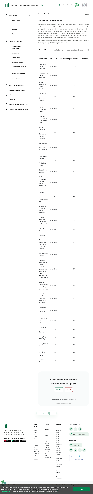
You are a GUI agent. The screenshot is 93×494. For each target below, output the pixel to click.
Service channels (47, 444)
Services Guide (34, 5)
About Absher (18, 5)
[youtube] (71, 450)
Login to (44, 413)
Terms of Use (36, 440)
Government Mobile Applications (59, 477)
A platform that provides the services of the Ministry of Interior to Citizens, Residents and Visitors (14, 432)
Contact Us (47, 433)
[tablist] (63, 50)
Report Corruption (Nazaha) (47, 437)
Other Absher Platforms (49, 5)
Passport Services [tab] (45, 49)
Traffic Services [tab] (59, 50)
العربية (62, 5)
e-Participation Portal (59, 458)
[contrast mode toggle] (71, 429)
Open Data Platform (58, 453)
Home (12, 5)
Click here (64, 42)
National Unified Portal (58, 438)
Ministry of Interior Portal (58, 432)
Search (70, 5)
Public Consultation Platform (59, 464)
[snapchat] (84, 450)
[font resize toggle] (75, 429)
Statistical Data (36, 454)
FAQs (46, 441)
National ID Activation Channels (47, 449)
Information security (37, 459)
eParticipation (26, 5)
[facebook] (80, 450)
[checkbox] (59, 389)
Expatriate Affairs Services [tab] (75, 50)
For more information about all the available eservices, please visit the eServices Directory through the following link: (63, 41)
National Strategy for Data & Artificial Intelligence (58, 446)
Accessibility (37, 451)
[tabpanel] (63, 209)
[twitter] (75, 450)
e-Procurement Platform (59, 470)
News (35, 443)
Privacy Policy (36, 435)
